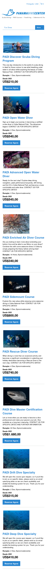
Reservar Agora (11, 88)
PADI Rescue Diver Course (20, 351)
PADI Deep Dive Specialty (19, 534)
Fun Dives (8, 27)
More (39, 27)
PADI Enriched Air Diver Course (23, 237)
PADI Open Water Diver (18, 117)
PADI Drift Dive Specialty (19, 472)
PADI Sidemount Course (18, 297)
